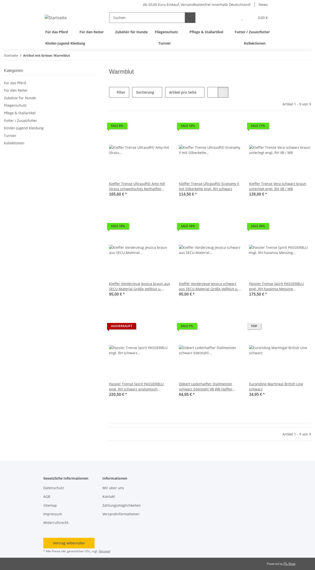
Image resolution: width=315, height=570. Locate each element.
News (263, 4)
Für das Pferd (15, 83)
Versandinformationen (121, 514)
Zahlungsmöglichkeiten (121, 505)
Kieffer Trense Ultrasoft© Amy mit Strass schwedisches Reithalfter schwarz (137, 186)
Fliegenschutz (15, 105)
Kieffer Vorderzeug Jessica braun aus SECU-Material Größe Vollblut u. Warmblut (139, 286)
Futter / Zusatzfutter (20, 120)
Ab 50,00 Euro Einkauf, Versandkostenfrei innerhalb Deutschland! (197, 4)
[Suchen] (190, 17)
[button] (232, 17)
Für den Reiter (16, 90)
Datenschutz (53, 488)
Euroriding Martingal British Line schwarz (276, 386)
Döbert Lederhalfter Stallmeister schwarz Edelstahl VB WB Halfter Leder (206, 387)
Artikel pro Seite (182, 92)
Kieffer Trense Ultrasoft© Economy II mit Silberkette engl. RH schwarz (209, 186)
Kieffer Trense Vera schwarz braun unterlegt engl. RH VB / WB (277, 186)
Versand (104, 551)
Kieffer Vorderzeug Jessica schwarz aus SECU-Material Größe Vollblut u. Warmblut (208, 286)
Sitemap (50, 505)
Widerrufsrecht (55, 522)
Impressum (52, 514)
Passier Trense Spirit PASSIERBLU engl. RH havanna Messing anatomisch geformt (276, 286)
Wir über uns (113, 488)
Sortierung (145, 92)
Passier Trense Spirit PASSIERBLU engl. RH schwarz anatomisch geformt (136, 387)
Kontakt (108, 496)
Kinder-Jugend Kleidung (24, 128)
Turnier (10, 135)
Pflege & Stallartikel (20, 113)
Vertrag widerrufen (69, 543)
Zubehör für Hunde (20, 98)
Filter (120, 92)
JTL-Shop (289, 564)
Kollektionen (14, 143)
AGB (46, 496)
